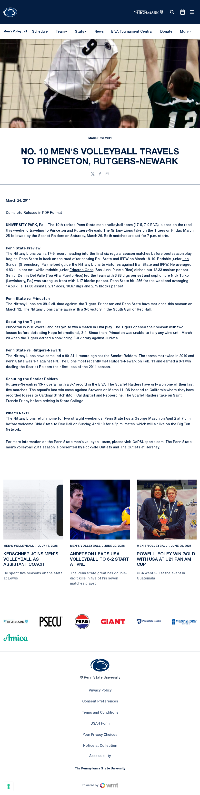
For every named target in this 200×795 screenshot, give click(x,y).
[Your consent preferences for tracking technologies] (8, 786)
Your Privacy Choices (100, 735)
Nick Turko (180, 275)
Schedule (40, 31)
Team (60, 31)
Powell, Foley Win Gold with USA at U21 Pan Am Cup (166, 559)
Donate (166, 32)
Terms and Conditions (100, 712)
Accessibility (100, 756)
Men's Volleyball (18, 546)
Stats (79, 31)
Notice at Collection (100, 746)
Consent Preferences (100, 701)
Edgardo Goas (81, 270)
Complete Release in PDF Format (34, 213)
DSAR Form (100, 723)
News (99, 31)
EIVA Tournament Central (131, 32)
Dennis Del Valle (31, 275)
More (184, 31)
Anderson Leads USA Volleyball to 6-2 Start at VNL (99, 559)
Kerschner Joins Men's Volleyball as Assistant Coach (30, 559)
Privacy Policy (100, 690)
